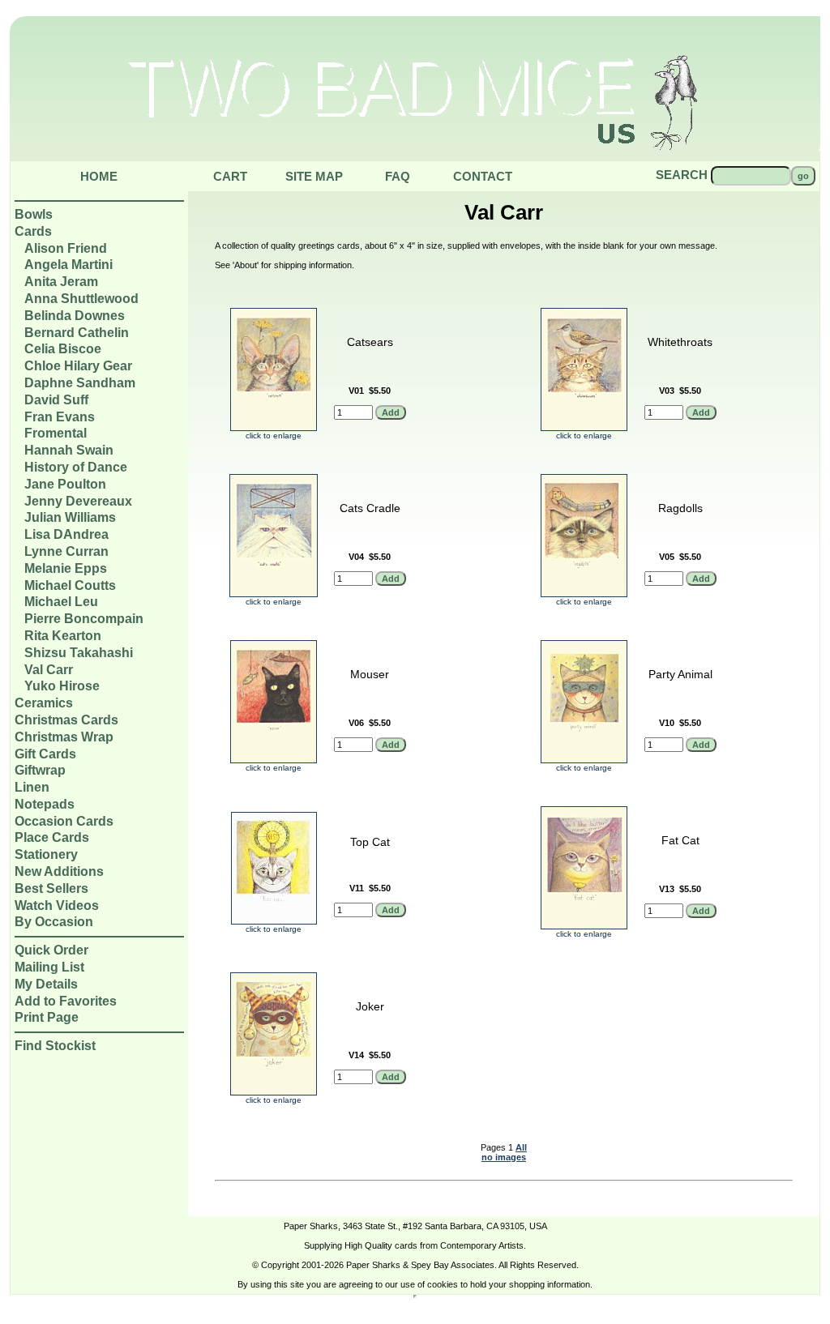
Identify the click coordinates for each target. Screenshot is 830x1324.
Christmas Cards (66, 720)
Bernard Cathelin (76, 333)
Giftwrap (40, 770)
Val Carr (48, 670)
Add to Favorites (66, 1001)
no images (503, 1157)
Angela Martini (68, 264)
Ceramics (44, 703)
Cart (230, 176)
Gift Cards (45, 754)
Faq (397, 176)
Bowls (34, 214)
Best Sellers (51, 888)
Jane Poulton (65, 484)
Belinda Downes (74, 315)
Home (99, 176)
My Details (46, 984)
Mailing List (49, 967)
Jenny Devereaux (78, 501)
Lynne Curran (66, 551)
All (521, 1147)
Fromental (55, 433)
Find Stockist (55, 1046)
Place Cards (52, 837)
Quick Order (51, 950)
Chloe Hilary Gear (78, 366)
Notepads (45, 804)
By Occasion (54, 922)
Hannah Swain (68, 450)
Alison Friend (65, 248)
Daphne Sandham (79, 383)
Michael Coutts (70, 585)
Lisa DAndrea (66, 534)
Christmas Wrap (64, 737)
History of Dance (75, 467)
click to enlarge (274, 435)
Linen (32, 787)
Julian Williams (70, 517)
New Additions (59, 871)
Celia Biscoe (62, 349)
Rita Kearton (62, 636)
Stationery (46, 854)
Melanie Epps (65, 568)
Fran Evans (59, 417)
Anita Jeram (61, 281)
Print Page (47, 1017)
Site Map (314, 176)
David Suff (56, 400)
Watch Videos (57, 905)
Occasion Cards (64, 821)
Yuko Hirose (62, 686)
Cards (33, 231)
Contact (482, 176)
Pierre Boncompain (83, 619)
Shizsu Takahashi (78, 653)
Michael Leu (61, 602)
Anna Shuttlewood (81, 298)
